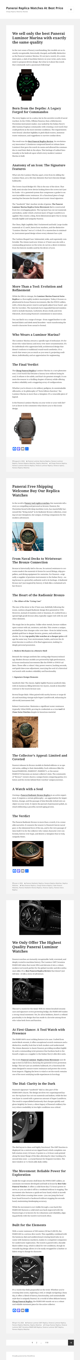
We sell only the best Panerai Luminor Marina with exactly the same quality (39, 38)
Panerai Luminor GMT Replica (37, 1323)
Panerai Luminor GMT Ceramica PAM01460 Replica (39, 1326)
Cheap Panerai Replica (59, 463)
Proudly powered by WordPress (23, 1356)
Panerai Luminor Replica (44, 465)
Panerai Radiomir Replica (35, 883)
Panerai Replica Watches (26, 463)
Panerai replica (59, 465)
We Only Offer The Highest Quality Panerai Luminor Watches (36, 947)
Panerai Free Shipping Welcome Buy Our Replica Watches (36, 491)
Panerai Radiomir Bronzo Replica (30, 888)
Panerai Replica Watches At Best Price (34, 8)
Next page (71, 1343)
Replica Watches (42, 463)
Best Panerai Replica (29, 885)
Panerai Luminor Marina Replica (39, 461)
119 (47, 1342)
